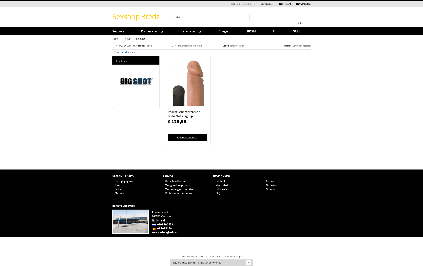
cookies (217, 262)
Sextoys (118, 31)
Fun (276, 31)
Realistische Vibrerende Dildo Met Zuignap (184, 114)
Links (118, 189)
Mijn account (285, 3)
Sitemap (271, 189)
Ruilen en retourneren (178, 193)
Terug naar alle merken (124, 52)
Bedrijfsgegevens (125, 181)
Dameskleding (152, 31)
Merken (119, 193)
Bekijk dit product (187, 137)
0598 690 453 (165, 224)
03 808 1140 (164, 228)
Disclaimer (209, 256)
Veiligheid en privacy (177, 185)
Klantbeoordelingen (234, 256)
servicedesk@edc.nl (164, 232)
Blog (117, 185)
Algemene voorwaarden (192, 256)
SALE (297, 31)
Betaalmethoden (175, 181)
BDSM (251, 31)
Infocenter (222, 189)
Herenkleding (190, 31)
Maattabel (222, 185)
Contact (220, 181)
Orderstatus (273, 185)
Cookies (270, 181)
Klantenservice (267, 3)
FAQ (218, 193)
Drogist (224, 31)
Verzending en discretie (179, 189)
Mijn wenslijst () (303, 3)
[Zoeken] (244, 17)
